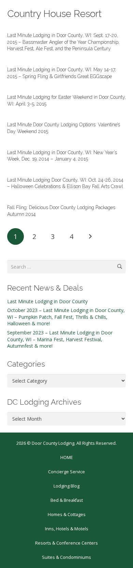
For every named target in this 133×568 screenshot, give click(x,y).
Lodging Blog (66, 486)
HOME (66, 457)
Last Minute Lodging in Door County (47, 301)
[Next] (90, 236)
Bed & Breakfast (66, 500)
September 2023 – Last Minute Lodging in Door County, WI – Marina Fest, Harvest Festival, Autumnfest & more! (60, 339)
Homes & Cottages (67, 514)
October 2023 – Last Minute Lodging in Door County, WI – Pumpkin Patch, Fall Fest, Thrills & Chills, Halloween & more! (66, 317)
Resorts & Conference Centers (66, 543)
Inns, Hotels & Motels (66, 529)
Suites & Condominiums (66, 557)
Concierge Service (66, 472)
